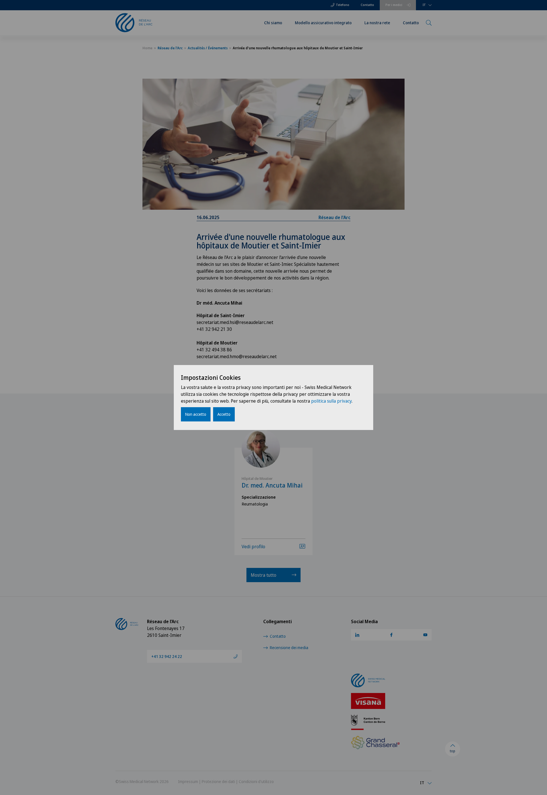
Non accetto (195, 414)
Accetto (223, 414)
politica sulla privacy (331, 401)
